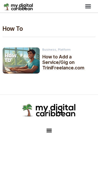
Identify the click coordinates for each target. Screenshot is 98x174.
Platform (64, 49)
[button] (88, 6)
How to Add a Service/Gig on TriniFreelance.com (63, 62)
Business (49, 49)
